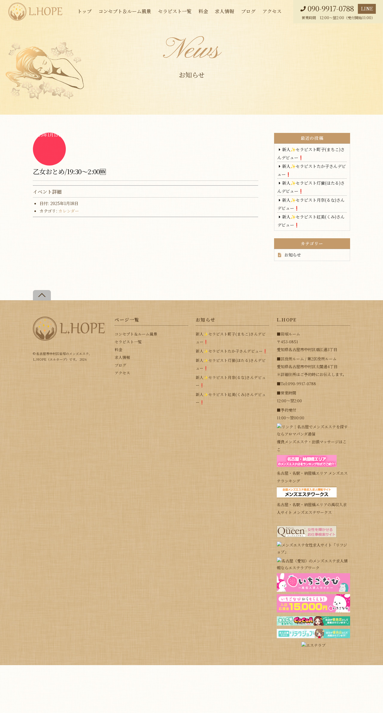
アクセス (272, 11)
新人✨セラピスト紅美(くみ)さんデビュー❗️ (231, 398)
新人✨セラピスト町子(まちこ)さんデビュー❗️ (231, 338)
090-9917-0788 (331, 8)
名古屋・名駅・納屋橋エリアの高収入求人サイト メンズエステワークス (312, 508)
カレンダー (68, 211)
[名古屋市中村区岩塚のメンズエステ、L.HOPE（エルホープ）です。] (69, 338)
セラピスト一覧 (175, 11)
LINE (367, 8)
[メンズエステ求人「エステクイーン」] (307, 536)
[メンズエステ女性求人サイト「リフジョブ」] (313, 552)
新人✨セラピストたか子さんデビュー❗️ (232, 351)
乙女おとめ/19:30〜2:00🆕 (69, 171)
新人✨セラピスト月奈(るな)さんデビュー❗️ (231, 381)
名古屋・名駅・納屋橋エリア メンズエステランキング (312, 477)
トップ (84, 11)
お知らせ (292, 255)
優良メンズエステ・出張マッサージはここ (311, 445)
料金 (203, 11)
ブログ (248, 11)
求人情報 (224, 11)
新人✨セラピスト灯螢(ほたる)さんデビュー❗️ (231, 364)
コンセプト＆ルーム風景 (124, 11)
